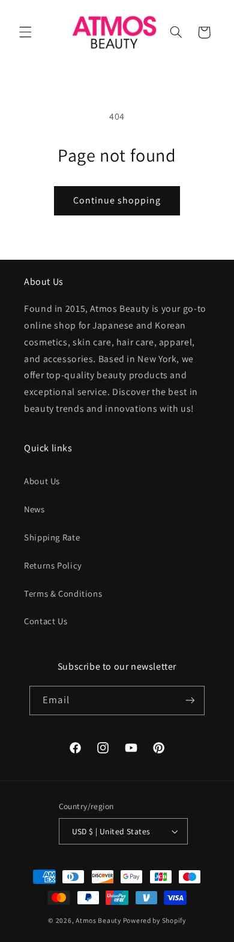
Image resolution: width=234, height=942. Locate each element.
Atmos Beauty (98, 920)
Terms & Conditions (63, 593)
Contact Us (45, 621)
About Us (42, 481)
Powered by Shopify (154, 920)
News (34, 509)
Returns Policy (53, 565)
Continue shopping (117, 200)
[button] (25, 32)
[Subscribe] (189, 700)
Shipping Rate (52, 537)
